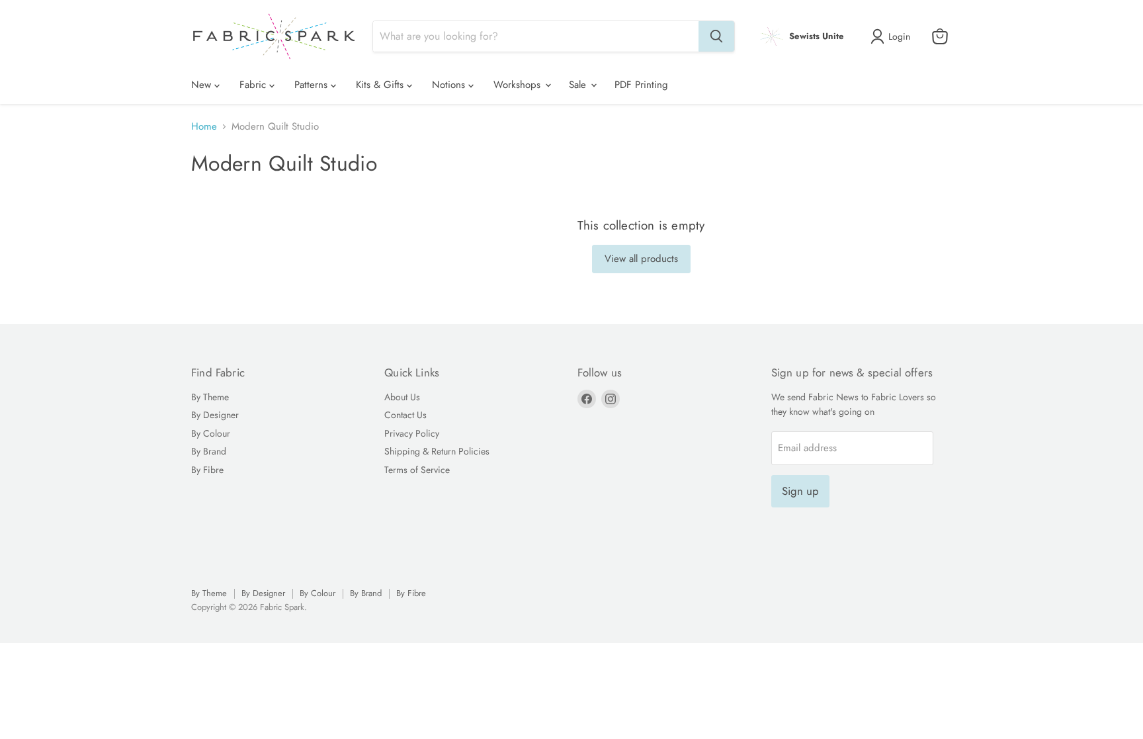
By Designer (215, 414)
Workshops (518, 84)
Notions (450, 84)
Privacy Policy (411, 433)
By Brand (208, 451)
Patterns (312, 84)
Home (204, 126)
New (202, 84)
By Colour (210, 433)
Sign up (800, 491)
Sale (579, 84)
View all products (641, 258)
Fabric (254, 84)
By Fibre (207, 469)
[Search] (716, 36)
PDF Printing (641, 84)
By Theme (210, 397)
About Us (402, 397)
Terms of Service (417, 469)
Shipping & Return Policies (436, 451)
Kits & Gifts (381, 84)
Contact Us (405, 414)
